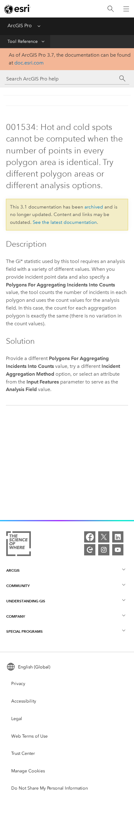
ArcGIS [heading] (13, 570)
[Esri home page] (17, 9)
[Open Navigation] (126, 9)
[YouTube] (117, 549)
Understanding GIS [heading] (25, 601)
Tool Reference (22, 41)
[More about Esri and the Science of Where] (18, 545)
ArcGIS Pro (19, 25)
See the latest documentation (65, 222)
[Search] (110, 9)
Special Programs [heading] (24, 631)
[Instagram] (103, 549)
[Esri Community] (89, 549)
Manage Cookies (28, 771)
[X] (103, 537)
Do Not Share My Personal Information (49, 788)
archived (93, 207)
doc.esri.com (29, 63)
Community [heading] (18, 585)
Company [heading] (15, 616)
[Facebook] (89, 537)
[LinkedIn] (117, 537)
